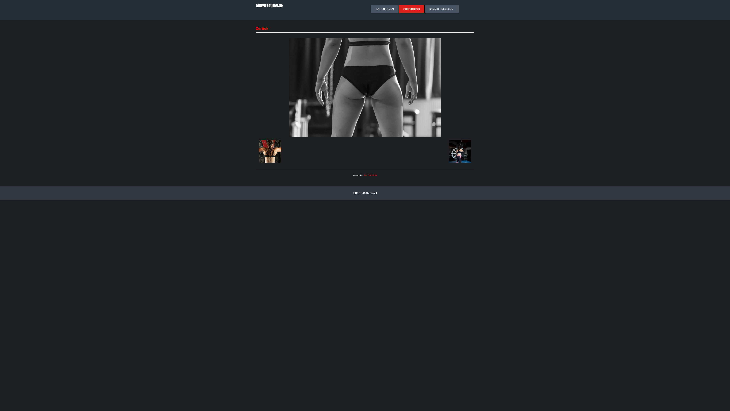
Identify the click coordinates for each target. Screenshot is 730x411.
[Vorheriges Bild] (270, 151)
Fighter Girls (411, 9)
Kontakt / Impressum (441, 9)
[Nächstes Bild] (460, 151)
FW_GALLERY (370, 175)
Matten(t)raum (385, 9)
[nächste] (365, 87)
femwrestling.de (365, 192)
